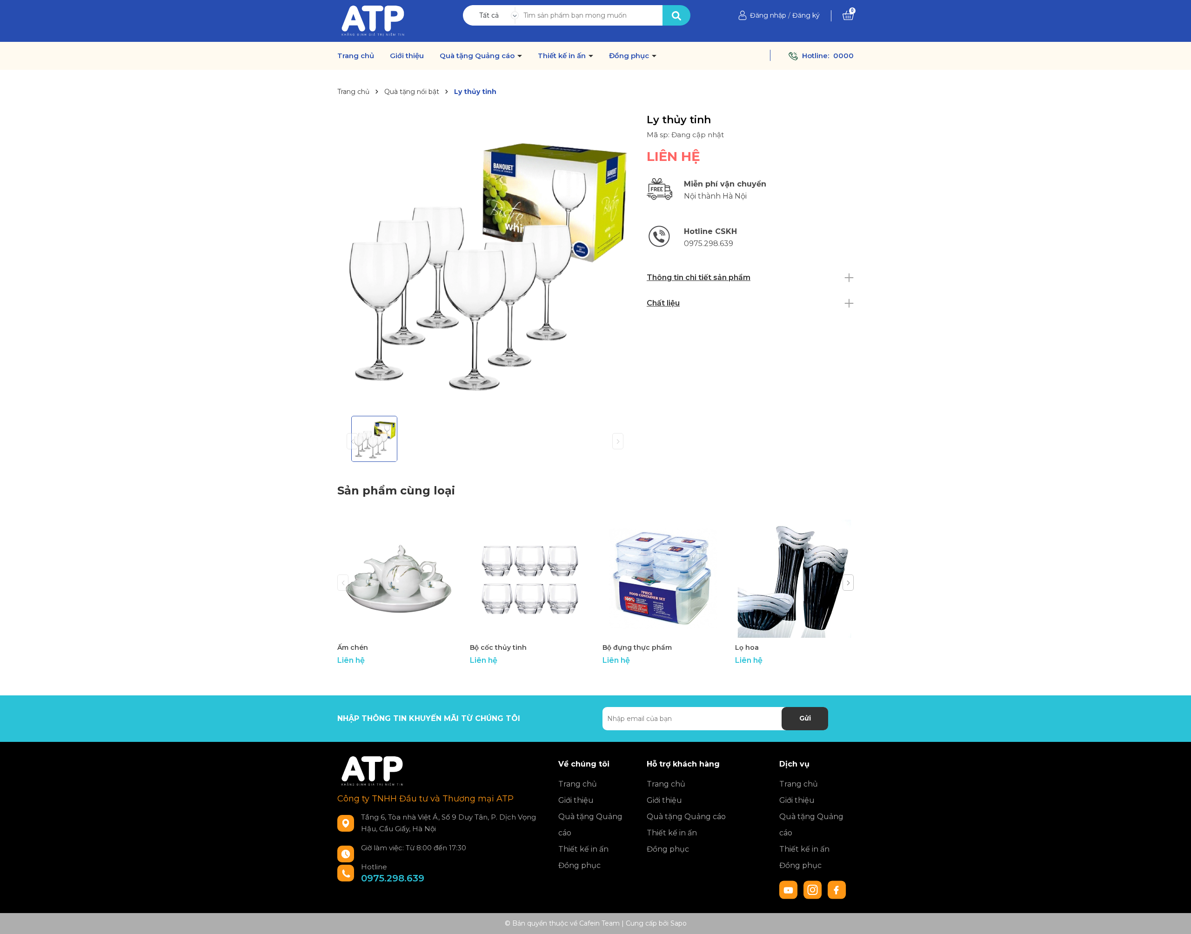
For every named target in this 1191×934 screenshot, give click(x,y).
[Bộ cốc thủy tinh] (529, 579)
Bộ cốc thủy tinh (498, 647)
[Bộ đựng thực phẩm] (661, 579)
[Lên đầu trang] (1175, 918)
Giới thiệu (407, 56)
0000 (843, 55)
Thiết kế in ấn (563, 56)
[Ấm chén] (396, 579)
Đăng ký (806, 15)
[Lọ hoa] (794, 579)
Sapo (678, 923)
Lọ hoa (747, 647)
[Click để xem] (485, 261)
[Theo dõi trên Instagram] (813, 889)
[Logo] (372, 20)
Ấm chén (352, 647)
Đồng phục (630, 56)
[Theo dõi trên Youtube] (789, 889)
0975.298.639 (392, 878)
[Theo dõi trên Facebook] (837, 889)
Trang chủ (355, 56)
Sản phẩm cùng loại (396, 490)
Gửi (805, 718)
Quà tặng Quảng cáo (478, 56)
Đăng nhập (768, 15)
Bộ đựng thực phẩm (637, 647)
